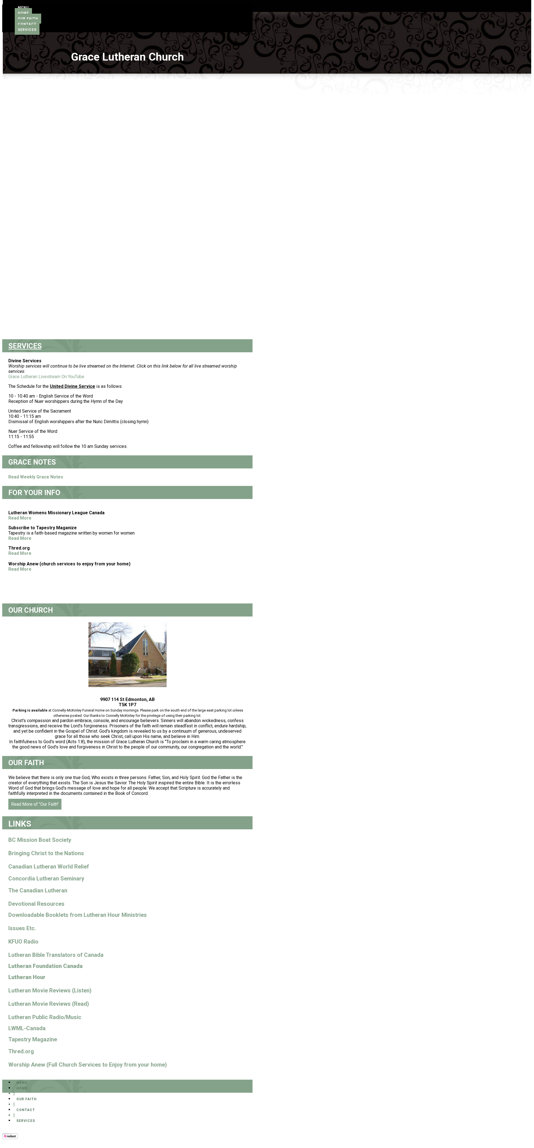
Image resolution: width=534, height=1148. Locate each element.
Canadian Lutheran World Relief (48, 866)
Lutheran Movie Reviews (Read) (48, 1003)
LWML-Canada (27, 1028)
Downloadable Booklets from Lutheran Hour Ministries (77, 915)
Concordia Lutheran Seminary (46, 878)
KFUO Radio (23, 941)
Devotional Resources (36, 903)
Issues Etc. (22, 928)
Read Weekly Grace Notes (35, 477)
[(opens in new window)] (10, 1137)
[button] (23, 8)
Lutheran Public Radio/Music (44, 1017)
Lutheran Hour (26, 977)
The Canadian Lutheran (37, 890)
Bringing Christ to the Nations (46, 853)
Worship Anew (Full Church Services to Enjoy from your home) (87, 1064)
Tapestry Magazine (32, 1039)
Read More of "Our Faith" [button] (35, 804)
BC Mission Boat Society (39, 840)
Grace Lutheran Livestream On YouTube (46, 376)
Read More (19, 518)
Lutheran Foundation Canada (45, 966)
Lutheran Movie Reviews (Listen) (50, 990)
